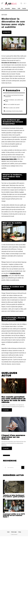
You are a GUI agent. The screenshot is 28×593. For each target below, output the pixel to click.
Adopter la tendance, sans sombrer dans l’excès (14, 100)
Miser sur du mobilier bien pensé (12, 104)
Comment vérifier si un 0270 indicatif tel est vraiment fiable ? (14, 515)
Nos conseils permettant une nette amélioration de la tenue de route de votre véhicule (13, 399)
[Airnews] (10, 3)
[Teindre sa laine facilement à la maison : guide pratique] (14, 487)
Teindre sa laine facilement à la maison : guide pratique (14, 495)
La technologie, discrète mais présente (13, 111)
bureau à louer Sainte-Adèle (9, 159)
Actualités (6, 32)
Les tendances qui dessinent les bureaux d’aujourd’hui (14, 95)
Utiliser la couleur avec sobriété (12, 107)
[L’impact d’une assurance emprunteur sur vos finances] (14, 424)
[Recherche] (21, 3)
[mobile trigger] (2, 3)
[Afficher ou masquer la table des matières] (22, 90)
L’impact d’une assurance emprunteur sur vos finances (13, 437)
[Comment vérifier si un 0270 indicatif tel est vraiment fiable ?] (14, 506)
